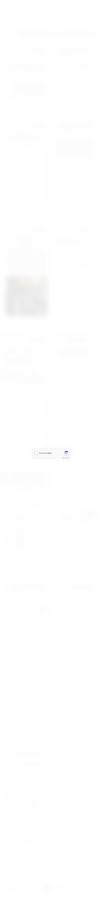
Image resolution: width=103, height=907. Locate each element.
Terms (67, 458)
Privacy (64, 458)
